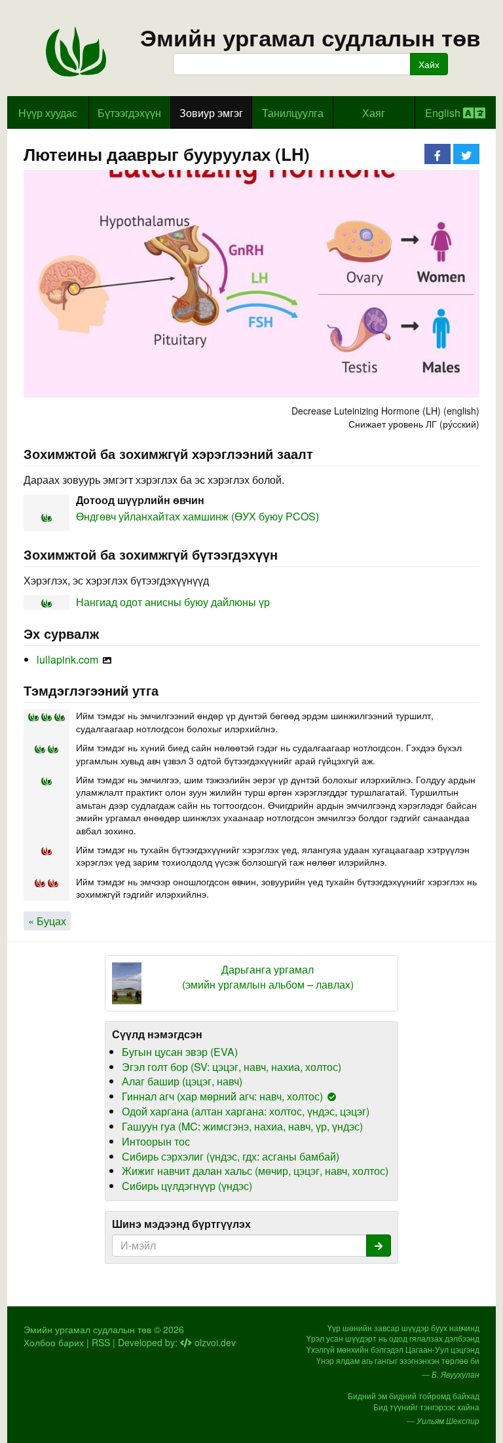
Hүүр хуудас (47, 112)
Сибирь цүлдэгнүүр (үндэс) (187, 1185)
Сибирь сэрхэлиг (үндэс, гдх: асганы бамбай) (230, 1156)
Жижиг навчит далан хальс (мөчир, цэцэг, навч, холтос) (255, 1170)
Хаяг (373, 112)
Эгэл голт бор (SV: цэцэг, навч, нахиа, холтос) (231, 1066)
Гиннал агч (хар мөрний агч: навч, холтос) (222, 1096)
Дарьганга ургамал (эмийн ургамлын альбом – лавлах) (268, 977)
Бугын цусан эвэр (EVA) (180, 1051)
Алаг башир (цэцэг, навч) (182, 1081)
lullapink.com (67, 659)
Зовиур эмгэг (211, 112)
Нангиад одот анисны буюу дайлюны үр (173, 601)
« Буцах (47, 920)
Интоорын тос (156, 1141)
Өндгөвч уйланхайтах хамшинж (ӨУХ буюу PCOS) (197, 516)
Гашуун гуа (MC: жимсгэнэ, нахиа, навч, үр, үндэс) (242, 1126)
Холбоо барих (54, 1342)
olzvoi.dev (214, 1342)
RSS (101, 1342)
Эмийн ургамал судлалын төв (310, 37)
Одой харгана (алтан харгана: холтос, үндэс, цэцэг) (245, 1111)
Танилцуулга (293, 112)
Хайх (429, 64)
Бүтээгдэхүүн (129, 112)
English (444, 112)
